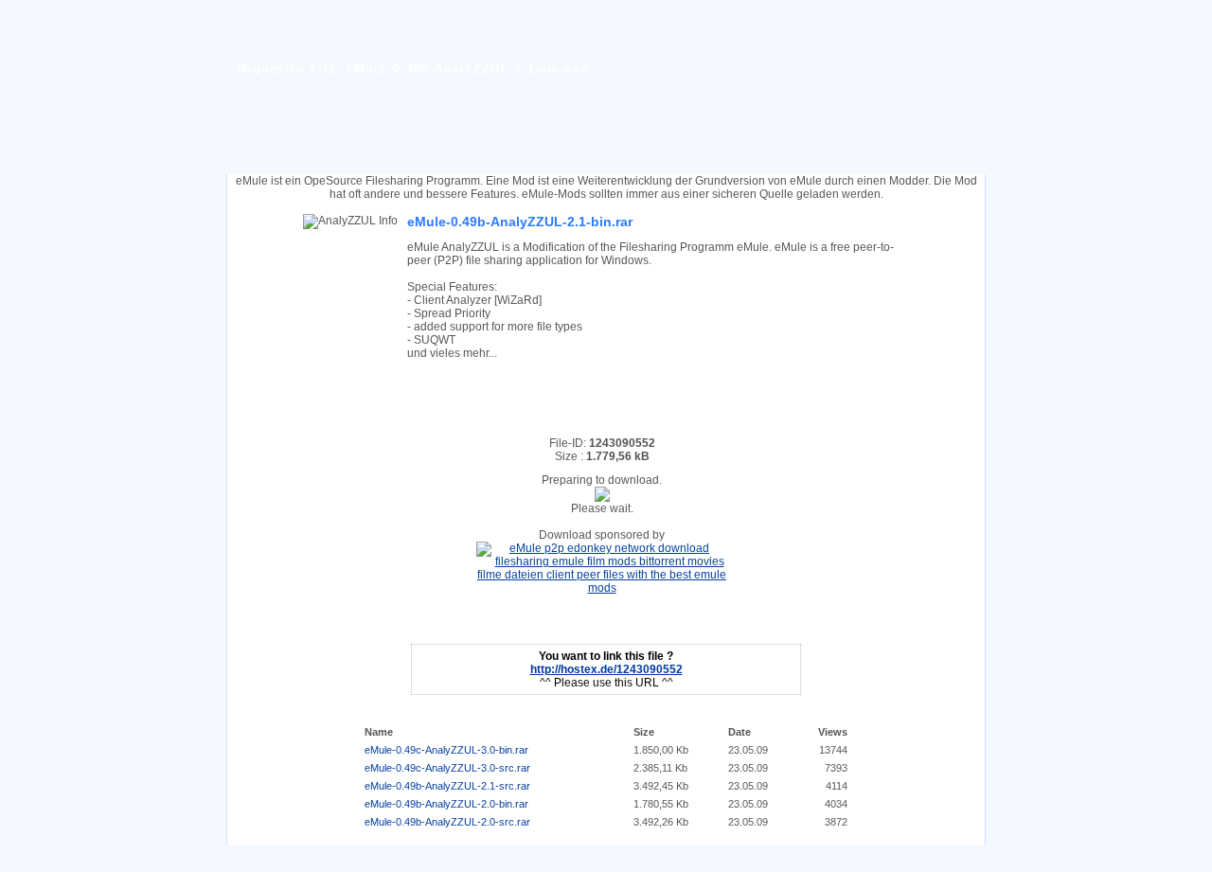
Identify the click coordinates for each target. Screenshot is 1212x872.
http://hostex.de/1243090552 (606, 669)
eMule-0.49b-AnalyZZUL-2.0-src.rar (447, 822)
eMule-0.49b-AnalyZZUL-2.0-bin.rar (446, 804)
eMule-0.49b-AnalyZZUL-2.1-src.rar (447, 786)
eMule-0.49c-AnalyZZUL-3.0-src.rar (447, 768)
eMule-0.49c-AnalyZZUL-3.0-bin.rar (446, 750)
